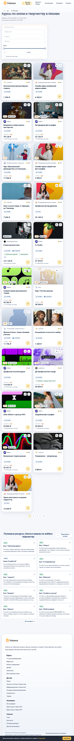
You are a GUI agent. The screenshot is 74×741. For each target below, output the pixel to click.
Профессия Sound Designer (14, 372)
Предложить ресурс (65, 535)
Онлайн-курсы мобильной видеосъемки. (45, 87)
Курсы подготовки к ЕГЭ (14, 707)
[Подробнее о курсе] (28, 96)
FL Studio (39, 245)
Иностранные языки (13, 673)
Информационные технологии (16, 687)
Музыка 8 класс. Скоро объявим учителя (16, 333)
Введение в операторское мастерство (14, 126)
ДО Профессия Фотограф (45, 372)
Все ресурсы (29, 621)
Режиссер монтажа (12, 245)
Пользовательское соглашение (56, 733)
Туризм (9, 696)
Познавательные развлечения (16, 690)
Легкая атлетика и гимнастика (16, 684)
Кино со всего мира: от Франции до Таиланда (16, 207)
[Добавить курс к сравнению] (25, 65)
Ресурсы (68, 3)
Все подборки (11, 704)
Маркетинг (10, 661)
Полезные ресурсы (13, 723)
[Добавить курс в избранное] (28, 65)
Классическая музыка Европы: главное (16, 87)
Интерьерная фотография (45, 125)
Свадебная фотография (44, 415)
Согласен (67, 738)
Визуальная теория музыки (15, 456)
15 (44, 516)
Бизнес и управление (13, 664)
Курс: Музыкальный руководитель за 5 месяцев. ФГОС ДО (15, 168)
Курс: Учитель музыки (44, 291)
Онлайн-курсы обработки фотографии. (45, 168)
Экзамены (59, 3)
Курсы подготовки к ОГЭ (14, 710)
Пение (8, 681)
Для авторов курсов (13, 726)
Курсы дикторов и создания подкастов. (15, 498)
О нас (8, 717)
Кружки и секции (38, 3)
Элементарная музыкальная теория (15, 292)
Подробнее (41, 738)
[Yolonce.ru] (10, 3)
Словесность (11, 693)
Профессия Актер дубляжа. (46, 206)
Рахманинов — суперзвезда (46, 456)
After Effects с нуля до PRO (14, 415)
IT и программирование (14, 658)
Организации (49, 3)
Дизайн (9, 667)
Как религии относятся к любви (48, 332)
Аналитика (10, 670)
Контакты (10, 720)
